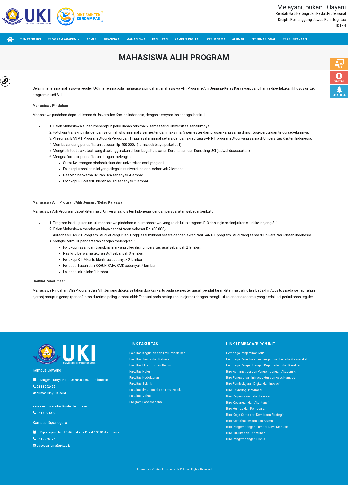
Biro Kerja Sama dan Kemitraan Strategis (255, 415)
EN (344, 26)
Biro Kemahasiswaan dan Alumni (250, 421)
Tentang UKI (30, 39)
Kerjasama (216, 39)
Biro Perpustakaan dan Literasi (248, 396)
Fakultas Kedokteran (144, 377)
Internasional (263, 39)
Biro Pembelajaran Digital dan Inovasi (253, 384)
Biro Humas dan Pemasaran (246, 408)
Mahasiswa (135, 39)
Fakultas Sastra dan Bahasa (149, 359)
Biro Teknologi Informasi (244, 390)
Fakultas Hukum (141, 371)
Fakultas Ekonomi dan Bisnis (150, 365)
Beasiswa (112, 39)
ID (337, 26)
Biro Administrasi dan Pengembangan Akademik (260, 371)
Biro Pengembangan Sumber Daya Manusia (257, 427)
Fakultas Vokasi (140, 396)
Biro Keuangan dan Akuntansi (247, 402)
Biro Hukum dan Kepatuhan (245, 433)
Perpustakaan (295, 39)
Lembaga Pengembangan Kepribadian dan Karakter (263, 365)
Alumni (238, 39)
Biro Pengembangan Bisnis (245, 439)
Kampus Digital (187, 39)
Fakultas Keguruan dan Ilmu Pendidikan (157, 353)
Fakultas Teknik (140, 384)
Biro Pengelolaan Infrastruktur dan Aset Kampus (260, 377)
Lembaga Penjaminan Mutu (246, 353)
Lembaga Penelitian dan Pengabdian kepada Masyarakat (266, 359)
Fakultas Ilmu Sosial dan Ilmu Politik (155, 390)
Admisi (91, 39)
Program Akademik (64, 39)
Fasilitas (160, 39)
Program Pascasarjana (145, 402)
